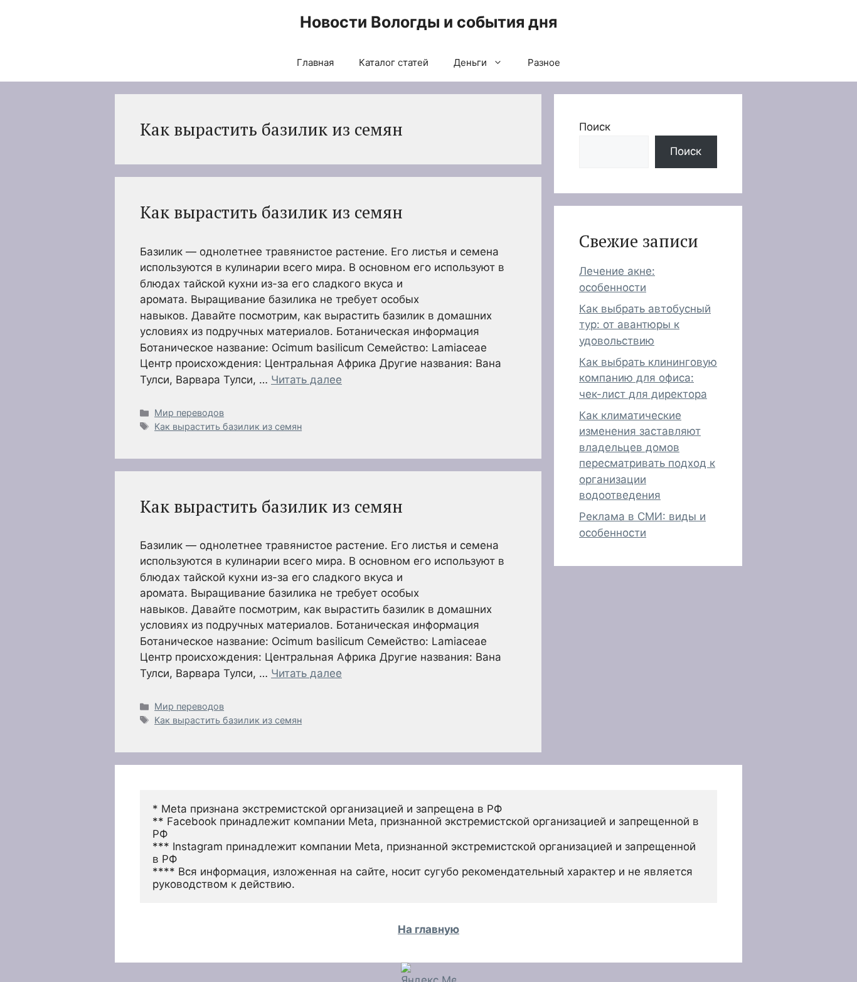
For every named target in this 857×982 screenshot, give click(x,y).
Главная (315, 62)
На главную (428, 929)
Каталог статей (393, 62)
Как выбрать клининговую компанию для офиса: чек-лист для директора (648, 378)
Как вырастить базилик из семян (271, 212)
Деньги (470, 62)
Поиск (594, 126)
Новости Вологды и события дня (428, 22)
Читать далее (306, 379)
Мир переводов (189, 412)
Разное (544, 62)
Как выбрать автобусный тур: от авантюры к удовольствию (645, 324)
